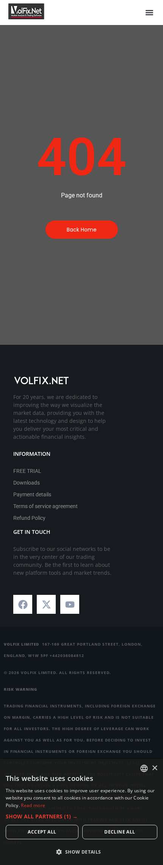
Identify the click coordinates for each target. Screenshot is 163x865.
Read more (33, 805)
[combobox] (144, 768)
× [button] (154, 768)
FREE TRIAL (27, 471)
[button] (149, 12)
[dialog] (81, 812)
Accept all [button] (42, 832)
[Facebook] (22, 604)
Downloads (26, 483)
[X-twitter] (46, 604)
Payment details (32, 494)
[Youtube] (69, 604)
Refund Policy (29, 518)
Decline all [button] (119, 832)
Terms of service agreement (45, 506)
